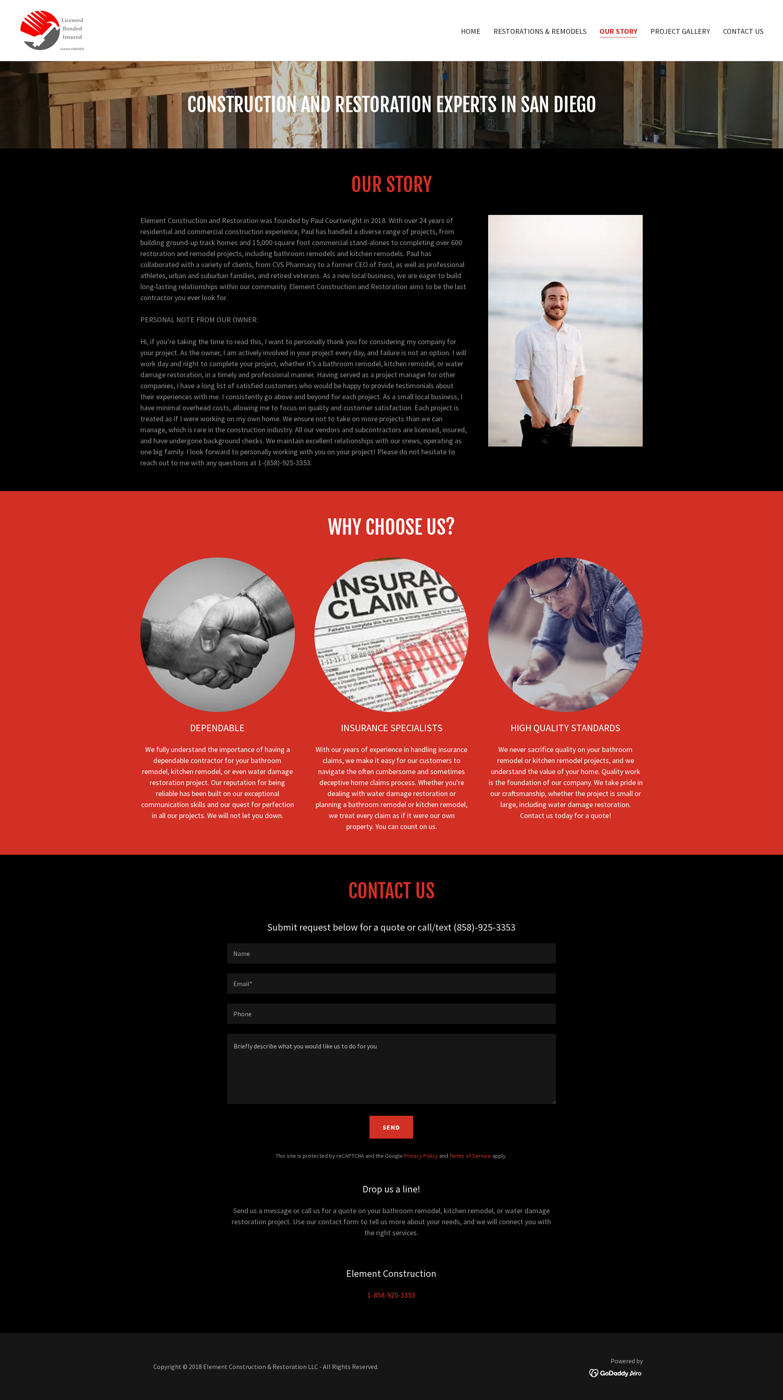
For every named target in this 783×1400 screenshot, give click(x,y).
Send (391, 1127)
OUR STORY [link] (618, 31)
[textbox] (391, 953)
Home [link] (470, 31)
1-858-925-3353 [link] (391, 1295)
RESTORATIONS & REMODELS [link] (539, 31)
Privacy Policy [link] (421, 1155)
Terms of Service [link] (470, 1155)
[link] (55, 29)
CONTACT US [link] (743, 31)
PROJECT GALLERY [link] (680, 31)
